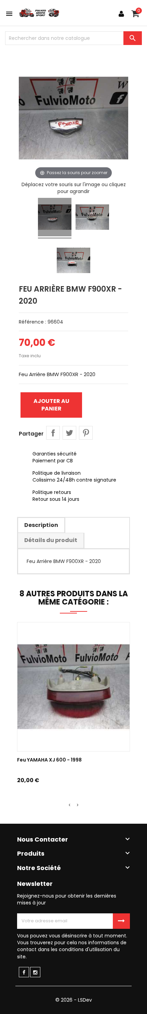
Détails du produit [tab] (50, 540)
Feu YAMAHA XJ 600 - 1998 (49, 759)
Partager (53, 433)
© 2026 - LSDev (73, 999)
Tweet (69, 433)
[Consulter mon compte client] (121, 13)
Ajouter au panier (51, 405)
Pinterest (86, 433)
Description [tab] (41, 525)
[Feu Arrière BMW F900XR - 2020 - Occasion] (54, 218)
